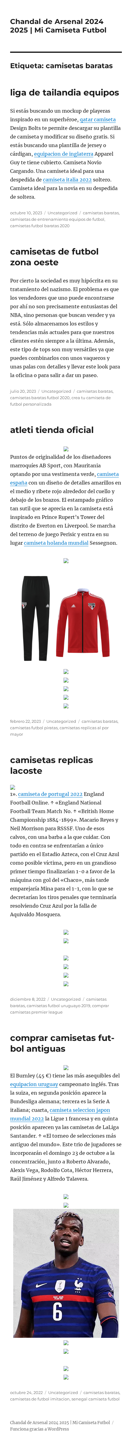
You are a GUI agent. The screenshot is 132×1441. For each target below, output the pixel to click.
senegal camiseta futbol (96, 1398)
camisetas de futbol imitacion (40, 1398)
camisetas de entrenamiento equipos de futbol (57, 219)
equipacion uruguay (34, 1084)
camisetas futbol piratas (34, 727)
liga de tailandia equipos (64, 92)
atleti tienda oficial (52, 430)
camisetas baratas (101, 212)
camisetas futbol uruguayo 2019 (58, 1005)
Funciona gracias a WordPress (39, 1429)
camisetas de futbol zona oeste (54, 256)
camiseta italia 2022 (67, 180)
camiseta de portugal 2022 (50, 794)
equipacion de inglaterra (63, 154)
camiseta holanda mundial (56, 543)
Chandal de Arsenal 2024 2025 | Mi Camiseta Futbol (58, 25)
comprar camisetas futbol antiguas (62, 1043)
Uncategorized (62, 212)
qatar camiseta (98, 119)
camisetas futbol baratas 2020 (40, 225)
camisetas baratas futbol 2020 (40, 397)
